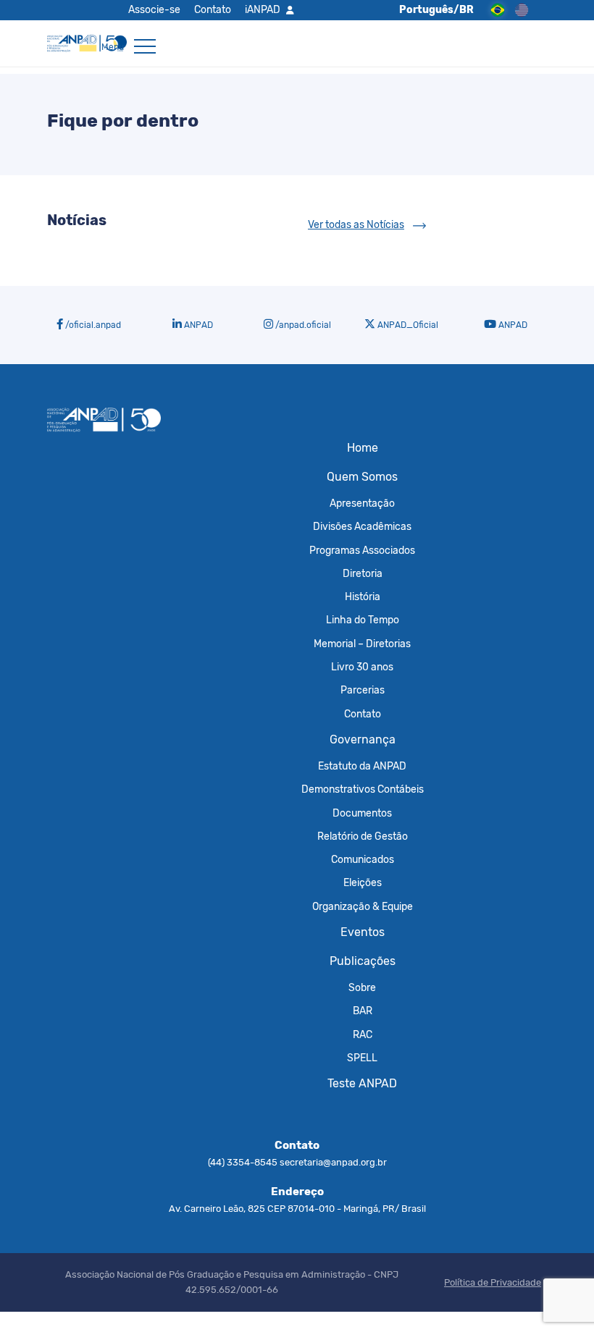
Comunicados (362, 859)
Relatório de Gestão (362, 836)
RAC (362, 1034)
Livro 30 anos (362, 667)
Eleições (362, 882)
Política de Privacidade (492, 1282)
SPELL (362, 1057)
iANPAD (262, 9)
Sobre (362, 987)
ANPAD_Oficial (406, 325)
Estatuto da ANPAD (362, 766)
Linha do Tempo (362, 619)
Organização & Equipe (362, 906)
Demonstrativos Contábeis (362, 789)
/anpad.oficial (302, 325)
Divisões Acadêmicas (362, 526)
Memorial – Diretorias (362, 643)
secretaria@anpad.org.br (333, 1162)
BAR (362, 1010)
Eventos (362, 932)
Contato (212, 9)
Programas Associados (362, 550)
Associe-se (154, 9)
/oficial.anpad (92, 325)
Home (362, 448)
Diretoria (362, 573)
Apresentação (362, 503)
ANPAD (197, 325)
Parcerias (362, 690)
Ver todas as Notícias (356, 225)
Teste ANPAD (362, 1083)
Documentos (362, 813)
